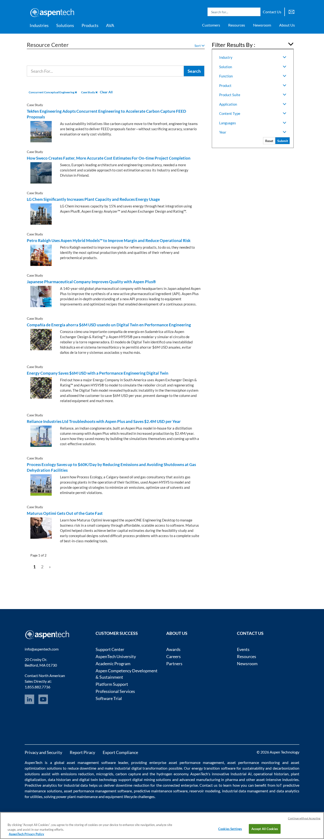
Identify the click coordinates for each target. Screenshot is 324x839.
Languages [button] (227, 123)
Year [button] (222, 132)
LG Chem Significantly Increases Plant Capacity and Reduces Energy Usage (93, 199)
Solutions (65, 25)
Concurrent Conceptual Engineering (52, 92)
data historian (59, 779)
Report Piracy (82, 752)
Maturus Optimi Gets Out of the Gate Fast (65, 513)
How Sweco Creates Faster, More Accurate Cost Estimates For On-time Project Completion (108, 158)
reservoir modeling (204, 791)
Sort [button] (197, 46)
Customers (211, 25)
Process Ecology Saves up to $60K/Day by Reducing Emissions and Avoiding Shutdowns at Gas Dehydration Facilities (111, 467)
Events (243, 649)
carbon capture (128, 774)
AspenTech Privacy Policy (26, 834)
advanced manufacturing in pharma (208, 779)
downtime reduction (132, 785)
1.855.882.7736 (37, 687)
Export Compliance (120, 752)
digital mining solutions (151, 779)
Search (255, 12)
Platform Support (112, 684)
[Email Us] (291, 11)
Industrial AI (241, 774)
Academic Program (113, 663)
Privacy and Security (43, 752)
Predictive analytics (41, 785)
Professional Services (115, 691)
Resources (236, 25)
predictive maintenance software (160, 791)
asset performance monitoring (253, 762)
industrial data (76, 785)
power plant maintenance (77, 796)
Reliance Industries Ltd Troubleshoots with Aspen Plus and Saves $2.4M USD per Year (104, 421)
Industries (39, 25)
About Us (287, 25)
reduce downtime (82, 768)
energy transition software (214, 768)
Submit (282, 141)
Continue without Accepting (304, 818)
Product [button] (225, 85)
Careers (173, 656)
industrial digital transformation (141, 768)
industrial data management (245, 791)
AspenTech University (116, 656)
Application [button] (228, 104)
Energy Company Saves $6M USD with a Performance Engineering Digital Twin (97, 373)
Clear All (106, 92)
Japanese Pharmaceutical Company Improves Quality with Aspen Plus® (91, 281)
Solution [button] (225, 67)
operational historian (271, 774)
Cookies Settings (230, 828)
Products (90, 25)
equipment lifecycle (121, 796)
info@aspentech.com (42, 649)
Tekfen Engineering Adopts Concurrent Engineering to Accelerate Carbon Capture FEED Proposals (106, 114)
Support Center (110, 649)
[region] (162, 825)
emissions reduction (77, 774)
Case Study (88, 92)
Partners (174, 663)
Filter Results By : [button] (233, 44)
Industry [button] (225, 57)
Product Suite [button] (229, 95)
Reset (269, 141)
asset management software (91, 762)
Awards (173, 649)
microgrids (104, 774)
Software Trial (109, 698)
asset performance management (196, 762)
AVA (110, 25)
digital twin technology (98, 779)
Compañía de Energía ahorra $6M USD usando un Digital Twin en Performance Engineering (109, 324)
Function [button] (226, 76)
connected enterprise (180, 785)
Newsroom (262, 25)
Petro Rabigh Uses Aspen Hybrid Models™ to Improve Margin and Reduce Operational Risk (108, 240)
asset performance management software (98, 791)
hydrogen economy (172, 774)
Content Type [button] (229, 113)
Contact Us (272, 11)
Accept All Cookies (264, 828)
